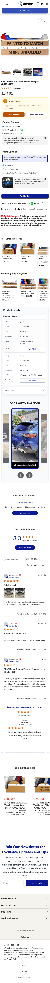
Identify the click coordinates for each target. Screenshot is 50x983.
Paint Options (9, 151)
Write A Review (25, 547)
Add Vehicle (14, 115)
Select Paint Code (11, 169)
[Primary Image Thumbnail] (6, 72)
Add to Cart (25, 196)
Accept (24, 965)
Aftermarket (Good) (12, 126)
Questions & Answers (25, 495)
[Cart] (47, 4)
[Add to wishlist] (45, 21)
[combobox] (36, 565)
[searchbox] (14, 559)
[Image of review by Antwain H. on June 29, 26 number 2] (20, 593)
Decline (24, 971)
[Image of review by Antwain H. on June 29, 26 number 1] (9, 593)
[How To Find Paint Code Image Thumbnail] (38, 72)
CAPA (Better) (13, 130)
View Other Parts (36, 115)
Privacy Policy (12, 959)
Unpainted (8, 165)
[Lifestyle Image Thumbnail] (17, 72)
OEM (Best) (13, 134)
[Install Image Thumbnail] (27, 72)
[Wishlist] (42, 4)
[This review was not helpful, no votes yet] (44, 614)
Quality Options (10, 122)
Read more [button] (27, 744)
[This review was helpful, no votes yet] (39, 614)
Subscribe (37, 883)
